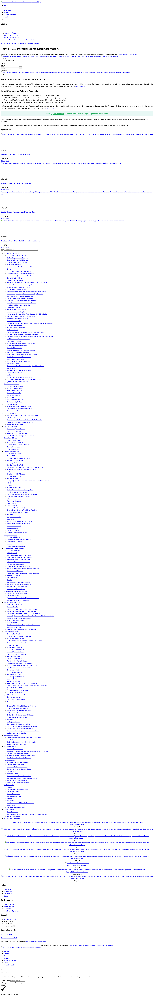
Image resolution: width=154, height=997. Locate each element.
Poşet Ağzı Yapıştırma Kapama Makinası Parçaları (22, 334)
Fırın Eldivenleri (12, 771)
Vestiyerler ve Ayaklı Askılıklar (16, 807)
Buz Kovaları (11, 701)
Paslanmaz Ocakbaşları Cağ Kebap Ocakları (20, 422)
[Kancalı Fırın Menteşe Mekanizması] (77, 863)
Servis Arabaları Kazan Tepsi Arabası (18, 512)
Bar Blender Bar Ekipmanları (16, 699)
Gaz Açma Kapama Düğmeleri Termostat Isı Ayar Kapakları (25, 294)
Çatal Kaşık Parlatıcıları (14, 449)
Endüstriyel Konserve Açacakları (17, 643)
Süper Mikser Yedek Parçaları (16, 359)
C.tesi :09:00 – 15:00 (9, 938)
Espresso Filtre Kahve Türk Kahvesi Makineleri (21, 706)
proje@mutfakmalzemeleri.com (127, 54)
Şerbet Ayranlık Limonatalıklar (16, 733)
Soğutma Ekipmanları (10, 427)
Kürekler (10, 485)
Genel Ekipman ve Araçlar (12, 602)
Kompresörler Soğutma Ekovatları (17, 318)
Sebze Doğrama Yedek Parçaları (17, 345)
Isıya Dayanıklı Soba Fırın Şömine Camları (19, 305)
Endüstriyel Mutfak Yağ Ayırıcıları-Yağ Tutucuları (22, 609)
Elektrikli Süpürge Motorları (15, 278)
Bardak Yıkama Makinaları (15, 440)
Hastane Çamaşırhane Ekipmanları (18, 753)
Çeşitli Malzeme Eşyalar (11, 451)
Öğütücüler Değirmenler (15, 692)
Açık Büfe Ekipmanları (10, 404)
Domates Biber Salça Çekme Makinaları (19, 636)
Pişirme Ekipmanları (10, 413)
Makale (6, 17)
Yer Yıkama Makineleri (14, 816)
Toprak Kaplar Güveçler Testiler (17, 780)
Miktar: (3, 65)
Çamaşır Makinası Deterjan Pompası (77, 872)
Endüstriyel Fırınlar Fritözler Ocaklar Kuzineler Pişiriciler (24, 420)
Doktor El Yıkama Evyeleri (15, 749)
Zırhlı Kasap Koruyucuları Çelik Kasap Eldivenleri (22, 683)
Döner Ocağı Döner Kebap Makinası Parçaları (21, 273)
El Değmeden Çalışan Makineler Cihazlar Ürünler (22, 469)
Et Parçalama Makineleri (14, 647)
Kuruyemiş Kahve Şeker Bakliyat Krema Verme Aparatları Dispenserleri (29, 481)
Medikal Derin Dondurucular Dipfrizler (19, 758)
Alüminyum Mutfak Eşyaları (15, 764)
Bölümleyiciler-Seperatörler (15, 463)
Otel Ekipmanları (9, 785)
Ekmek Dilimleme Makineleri (16, 638)
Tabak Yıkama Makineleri (15, 447)
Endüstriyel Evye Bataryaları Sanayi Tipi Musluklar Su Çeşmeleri (27, 282)
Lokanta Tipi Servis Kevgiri (77, 845)
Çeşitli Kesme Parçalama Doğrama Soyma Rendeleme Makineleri (27, 686)
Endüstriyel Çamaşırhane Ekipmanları (15, 591)
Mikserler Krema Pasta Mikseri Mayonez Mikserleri (23, 568)
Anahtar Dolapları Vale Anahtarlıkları (18, 458)
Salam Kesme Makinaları (14, 670)
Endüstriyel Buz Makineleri (15, 431)
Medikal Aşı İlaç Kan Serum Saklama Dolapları (21, 755)
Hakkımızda (7, 889)
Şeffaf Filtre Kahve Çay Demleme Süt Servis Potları (23, 731)
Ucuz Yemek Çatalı (77, 831)
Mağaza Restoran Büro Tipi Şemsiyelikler (20, 490)
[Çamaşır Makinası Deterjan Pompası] (77, 869)
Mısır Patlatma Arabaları (14, 390)
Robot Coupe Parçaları (14, 341)
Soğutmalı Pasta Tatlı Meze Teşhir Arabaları (20, 803)
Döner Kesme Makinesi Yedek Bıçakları (19, 271)
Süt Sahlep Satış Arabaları (15, 402)
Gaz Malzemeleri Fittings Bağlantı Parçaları (20, 296)
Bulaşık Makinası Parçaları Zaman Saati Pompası (22, 267)
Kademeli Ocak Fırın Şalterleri (16, 309)
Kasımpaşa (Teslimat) (10, 919)
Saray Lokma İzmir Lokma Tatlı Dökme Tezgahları (22, 510)
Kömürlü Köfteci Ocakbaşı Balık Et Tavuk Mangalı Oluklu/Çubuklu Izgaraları (30, 323)
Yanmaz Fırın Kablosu (77, 878)
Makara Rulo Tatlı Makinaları (16, 564)
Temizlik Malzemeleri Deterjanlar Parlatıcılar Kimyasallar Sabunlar (27, 814)
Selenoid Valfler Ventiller (14, 348)
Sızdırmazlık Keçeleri (13, 363)
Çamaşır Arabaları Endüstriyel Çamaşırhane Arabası (23, 598)
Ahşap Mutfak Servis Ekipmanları (17, 762)
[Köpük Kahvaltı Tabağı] (77, 822)
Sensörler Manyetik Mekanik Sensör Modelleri (21, 350)
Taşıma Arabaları (12, 805)
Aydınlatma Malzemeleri (14, 537)
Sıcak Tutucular (12, 577)
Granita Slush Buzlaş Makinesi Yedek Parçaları (21, 300)
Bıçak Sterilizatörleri (13, 634)
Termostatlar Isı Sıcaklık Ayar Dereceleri (19, 370)
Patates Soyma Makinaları (15, 656)
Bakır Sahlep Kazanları (14, 697)
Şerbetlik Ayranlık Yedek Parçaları (17, 381)
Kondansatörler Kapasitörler (16, 546)
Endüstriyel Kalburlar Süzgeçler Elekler (19, 769)
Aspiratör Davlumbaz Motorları (16, 255)
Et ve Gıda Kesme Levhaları (15, 650)
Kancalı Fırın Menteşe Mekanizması (77, 865)
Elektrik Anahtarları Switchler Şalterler (19, 539)
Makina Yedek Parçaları (14, 325)
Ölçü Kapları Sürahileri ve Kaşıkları (17, 690)
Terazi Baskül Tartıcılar (14, 627)
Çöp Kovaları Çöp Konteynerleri (17, 532)
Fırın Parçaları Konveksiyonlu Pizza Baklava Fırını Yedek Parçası (26, 291)
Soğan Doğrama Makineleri (15, 677)
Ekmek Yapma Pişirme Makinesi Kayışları (19, 276)
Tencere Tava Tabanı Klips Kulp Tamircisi (19, 521)
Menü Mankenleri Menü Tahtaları (17, 492)
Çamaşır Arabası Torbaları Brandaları (18, 600)
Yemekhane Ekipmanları (11, 911)
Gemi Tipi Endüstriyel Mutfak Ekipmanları (20, 557)
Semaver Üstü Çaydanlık (77, 838)
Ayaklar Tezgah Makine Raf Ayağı (17, 258)
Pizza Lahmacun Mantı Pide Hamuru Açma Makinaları (23, 665)
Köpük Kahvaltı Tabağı (77, 824)
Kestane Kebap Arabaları (15, 386)
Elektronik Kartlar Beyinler (15, 280)
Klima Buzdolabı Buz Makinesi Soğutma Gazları (21, 316)
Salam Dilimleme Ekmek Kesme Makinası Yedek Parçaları (24, 343)
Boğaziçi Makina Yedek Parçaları (17, 262)
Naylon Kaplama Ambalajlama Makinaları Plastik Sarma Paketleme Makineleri (30, 616)
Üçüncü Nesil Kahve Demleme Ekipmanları (20, 728)
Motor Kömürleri (12, 330)
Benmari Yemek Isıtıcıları (14, 418)
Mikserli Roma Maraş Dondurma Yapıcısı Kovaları (22, 494)
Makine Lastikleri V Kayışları (16, 327)
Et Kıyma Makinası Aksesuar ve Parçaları (19, 287)
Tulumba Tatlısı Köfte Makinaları (17, 586)
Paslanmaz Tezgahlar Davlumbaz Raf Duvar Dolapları (23, 573)
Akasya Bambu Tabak (77, 858)
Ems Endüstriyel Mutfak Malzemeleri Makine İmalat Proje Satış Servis (91, 945)
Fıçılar (9, 472)
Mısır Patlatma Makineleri (15, 571)
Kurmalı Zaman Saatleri (14, 321)
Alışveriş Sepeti (9, 965)
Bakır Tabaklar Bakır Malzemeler (17, 767)
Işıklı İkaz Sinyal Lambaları (15, 541)
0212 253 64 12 (80, 86)
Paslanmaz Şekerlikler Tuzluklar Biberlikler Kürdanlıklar (24, 737)
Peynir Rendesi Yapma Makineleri (17, 661)
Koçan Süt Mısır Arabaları (15, 388)
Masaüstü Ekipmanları (11, 735)
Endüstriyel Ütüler (13, 595)
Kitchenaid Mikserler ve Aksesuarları (18, 562)
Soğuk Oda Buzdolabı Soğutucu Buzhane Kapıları (22, 354)
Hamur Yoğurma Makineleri (15, 652)
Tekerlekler (10, 519)
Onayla (3, 985)
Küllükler (10, 483)
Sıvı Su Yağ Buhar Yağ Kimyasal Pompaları (19, 361)
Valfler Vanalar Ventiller (14, 373)
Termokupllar (11, 368)
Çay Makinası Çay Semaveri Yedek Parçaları (20, 377)
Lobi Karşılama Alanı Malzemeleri (17, 789)
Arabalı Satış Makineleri (11, 384)
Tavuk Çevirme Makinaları (15, 424)
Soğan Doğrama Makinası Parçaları (18, 352)
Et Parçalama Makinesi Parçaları (17, 289)
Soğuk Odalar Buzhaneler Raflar (17, 433)
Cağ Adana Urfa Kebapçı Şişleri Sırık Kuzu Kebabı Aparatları (25, 467)
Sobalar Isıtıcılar (12, 622)
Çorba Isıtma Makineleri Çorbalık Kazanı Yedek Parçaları (24, 379)
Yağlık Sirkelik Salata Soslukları (16, 744)
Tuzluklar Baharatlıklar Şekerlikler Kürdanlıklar (21, 742)
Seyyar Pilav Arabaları (13, 395)
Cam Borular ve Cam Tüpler (15, 465)
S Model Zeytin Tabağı (77, 851)
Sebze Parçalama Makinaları (15, 672)
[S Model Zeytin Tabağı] (77, 849)
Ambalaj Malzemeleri (13, 456)
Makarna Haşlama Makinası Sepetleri (18, 566)
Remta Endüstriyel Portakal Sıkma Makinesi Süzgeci (20, 241)
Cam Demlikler (11, 704)
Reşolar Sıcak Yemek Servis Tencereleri (19, 668)
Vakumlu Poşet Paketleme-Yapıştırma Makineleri (22, 629)
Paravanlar (10, 798)
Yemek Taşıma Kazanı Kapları (16, 589)
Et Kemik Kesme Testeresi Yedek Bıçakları (20, 285)
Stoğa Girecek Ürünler (14, 517)
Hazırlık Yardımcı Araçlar (11, 632)
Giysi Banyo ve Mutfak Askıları (16, 474)
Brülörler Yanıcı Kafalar (14, 264)
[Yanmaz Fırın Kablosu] (77, 876)
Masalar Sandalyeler (13, 794)
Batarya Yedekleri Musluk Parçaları (18, 260)
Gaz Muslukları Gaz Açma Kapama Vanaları (20, 298)
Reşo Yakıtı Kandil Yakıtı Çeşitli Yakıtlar (19, 508)
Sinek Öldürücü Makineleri (15, 620)
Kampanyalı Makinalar (14, 478)
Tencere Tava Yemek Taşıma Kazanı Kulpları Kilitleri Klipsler (25, 366)
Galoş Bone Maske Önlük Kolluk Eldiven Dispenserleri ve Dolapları (27, 751)
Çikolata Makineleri (13, 530)
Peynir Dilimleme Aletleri (15, 659)
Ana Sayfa (7, 5)
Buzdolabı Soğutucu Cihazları (16, 429)
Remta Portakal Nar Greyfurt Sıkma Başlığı (17, 183)
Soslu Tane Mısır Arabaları (15, 399)
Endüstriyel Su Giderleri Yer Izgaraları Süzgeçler (22, 611)
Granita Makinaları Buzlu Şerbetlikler (18, 708)
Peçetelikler (11, 740)
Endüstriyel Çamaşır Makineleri (17, 593)
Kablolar (9, 544)
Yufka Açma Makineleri (14, 681)
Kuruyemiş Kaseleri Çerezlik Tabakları (19, 406)
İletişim (6, 12)
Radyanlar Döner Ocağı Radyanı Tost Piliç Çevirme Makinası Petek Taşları (30, 336)
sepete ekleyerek (57, 114)
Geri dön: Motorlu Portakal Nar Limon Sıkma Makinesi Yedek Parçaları (22, 43)
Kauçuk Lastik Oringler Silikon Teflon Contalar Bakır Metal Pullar (27, 314)
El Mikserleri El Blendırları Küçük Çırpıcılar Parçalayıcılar (24, 641)
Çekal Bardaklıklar (12, 528)
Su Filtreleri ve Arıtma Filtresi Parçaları (19, 357)
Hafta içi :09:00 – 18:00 (9, 934)
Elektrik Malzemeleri (10, 535)
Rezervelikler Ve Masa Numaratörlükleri (19, 409)
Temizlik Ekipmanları (10, 809)
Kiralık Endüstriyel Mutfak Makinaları (18, 559)
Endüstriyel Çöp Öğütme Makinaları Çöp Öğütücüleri (23, 614)
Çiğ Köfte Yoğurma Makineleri (16, 688)
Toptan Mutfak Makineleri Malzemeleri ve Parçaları (23, 584)
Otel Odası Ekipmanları (14, 796)
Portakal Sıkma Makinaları (15, 713)
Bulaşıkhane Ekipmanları (11, 438)
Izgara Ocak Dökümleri (14, 307)
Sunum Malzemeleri (13, 411)
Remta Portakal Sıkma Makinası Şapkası (16, 154)
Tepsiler (9, 580)
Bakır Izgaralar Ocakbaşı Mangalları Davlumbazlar (22, 415)
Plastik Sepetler (12, 505)
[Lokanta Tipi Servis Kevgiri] (77, 842)
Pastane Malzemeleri (13, 575)
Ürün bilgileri (5, 161)
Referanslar (7, 10)
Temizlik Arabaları (12, 812)
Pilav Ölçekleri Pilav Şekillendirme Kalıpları (20, 663)
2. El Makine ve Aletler (14, 454)
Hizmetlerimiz (8, 891)
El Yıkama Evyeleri (12, 607)
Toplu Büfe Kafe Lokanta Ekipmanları (18, 582)
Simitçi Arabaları (12, 397)
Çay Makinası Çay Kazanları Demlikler (18, 724)
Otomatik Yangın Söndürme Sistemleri (19, 618)
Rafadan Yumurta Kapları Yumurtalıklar (19, 776)
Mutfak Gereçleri (9, 760)
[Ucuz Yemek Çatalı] (77, 829)
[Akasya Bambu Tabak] (77, 856)
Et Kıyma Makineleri (13, 550)
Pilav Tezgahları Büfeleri (14, 499)
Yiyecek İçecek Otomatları (12, 818)
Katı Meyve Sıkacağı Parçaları (16, 312)
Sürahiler (10, 719)
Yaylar (9, 375)
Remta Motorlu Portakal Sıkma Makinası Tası (18, 212)
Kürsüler (10, 787)
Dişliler (9, 269)
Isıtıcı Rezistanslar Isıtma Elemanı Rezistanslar (21, 303)
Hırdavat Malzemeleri (14, 476)
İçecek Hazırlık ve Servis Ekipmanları (15, 695)
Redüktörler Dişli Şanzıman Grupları (18, 339)
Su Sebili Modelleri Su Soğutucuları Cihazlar (20, 436)
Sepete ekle (4, 70)
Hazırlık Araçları (9, 904)
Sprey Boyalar (11, 514)
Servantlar (10, 800)
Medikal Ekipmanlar (10, 746)
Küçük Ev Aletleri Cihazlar (15, 487)
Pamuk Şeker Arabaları (14, 393)
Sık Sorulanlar (8, 893)
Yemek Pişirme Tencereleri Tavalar (18, 782)
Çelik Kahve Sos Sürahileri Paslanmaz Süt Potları (22, 726)
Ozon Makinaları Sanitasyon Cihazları (18, 496)
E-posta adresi (5, 980)
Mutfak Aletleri (8, 909)
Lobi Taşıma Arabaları (13, 791)
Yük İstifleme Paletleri (14, 526)
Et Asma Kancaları (12, 645)
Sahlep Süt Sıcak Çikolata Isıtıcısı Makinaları (20, 715)
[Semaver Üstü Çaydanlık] (77, 836)
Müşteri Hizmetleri (10, 14)
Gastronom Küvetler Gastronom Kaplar (19, 555)
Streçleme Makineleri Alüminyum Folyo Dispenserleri (23, 625)
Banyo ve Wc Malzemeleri (15, 460)
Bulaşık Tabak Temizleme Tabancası (18, 445)
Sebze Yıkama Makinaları (14, 674)
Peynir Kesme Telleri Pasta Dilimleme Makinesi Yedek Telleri (25, 332)
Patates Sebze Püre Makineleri (16, 654)
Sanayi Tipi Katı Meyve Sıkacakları (17, 717)
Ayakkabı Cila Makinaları (14, 605)
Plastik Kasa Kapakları (14, 501)
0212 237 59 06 (51, 108)
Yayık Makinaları (12, 679)
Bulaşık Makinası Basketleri (15, 442)
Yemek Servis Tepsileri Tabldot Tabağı (18, 523)
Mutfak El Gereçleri (13, 773)
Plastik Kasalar (11, 503)
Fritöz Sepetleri (12, 553)
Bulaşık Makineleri (9, 906)
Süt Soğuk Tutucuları (13, 722)
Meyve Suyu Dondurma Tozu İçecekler (19, 710)
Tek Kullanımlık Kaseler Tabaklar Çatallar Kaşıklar (22, 778)
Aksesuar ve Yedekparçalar (12, 253)
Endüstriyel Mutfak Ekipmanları (14, 548)
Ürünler (6, 8)
